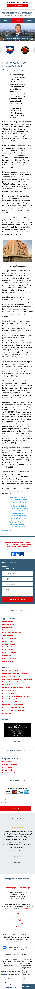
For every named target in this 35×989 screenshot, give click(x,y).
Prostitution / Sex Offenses (11, 633)
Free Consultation (10, 562)
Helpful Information (11, 758)
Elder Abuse (6, 655)
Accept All (11, 978)
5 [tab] (23, 856)
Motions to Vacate (8, 693)
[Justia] (22, 554)
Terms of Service (17, 923)
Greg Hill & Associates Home (17, 14)
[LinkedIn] (17, 554)
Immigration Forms (9, 690)
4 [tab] (20, 856)
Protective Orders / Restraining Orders (16, 688)
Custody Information (9, 764)
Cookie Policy (28, 947)
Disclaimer (17, 917)
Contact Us (17, 930)
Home (6, 21)
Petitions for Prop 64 (9, 702)
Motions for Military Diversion (13, 707)
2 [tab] (14, 856)
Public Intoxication (9, 638)
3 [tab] (17, 856)
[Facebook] (13, 554)
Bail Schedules (7, 761)
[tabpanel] (17, 839)
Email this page (24, 888)
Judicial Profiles (7, 770)
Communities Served (17, 610)
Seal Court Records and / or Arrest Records (17, 679)
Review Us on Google (17, 781)
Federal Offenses (8, 661)
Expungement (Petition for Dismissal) (15, 673)
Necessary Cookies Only (11, 983)
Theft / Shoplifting (8, 636)
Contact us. (6, 531)
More (29, 21)
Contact (17, 21)
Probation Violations (9, 658)
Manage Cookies (18, 950)
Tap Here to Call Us (17, 6)
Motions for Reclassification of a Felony (16, 696)
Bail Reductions (7, 685)
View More (17, 862)
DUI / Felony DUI (8, 621)
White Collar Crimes (9, 653)
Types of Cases (8, 618)
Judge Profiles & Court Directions (17, 751)
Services (6, 667)
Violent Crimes (7, 650)
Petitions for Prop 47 (9, 699)
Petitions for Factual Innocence (13, 682)
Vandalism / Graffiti (9, 647)
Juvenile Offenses (8, 644)
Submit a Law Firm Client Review (18, 869)
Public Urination (8, 630)
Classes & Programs (9, 767)
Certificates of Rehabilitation (12, 705)
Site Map (17, 926)
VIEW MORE (17, 741)
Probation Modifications (11, 676)
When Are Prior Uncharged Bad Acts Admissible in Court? (17, 524)
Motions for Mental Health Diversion (15, 710)
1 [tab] (12, 856)
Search (16, 808)
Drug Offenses (7, 627)
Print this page (10, 888)
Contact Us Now (17, 599)
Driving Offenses (8, 641)
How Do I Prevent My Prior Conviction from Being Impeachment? (18, 499)
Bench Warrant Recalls (10, 671)
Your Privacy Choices (15, 947)
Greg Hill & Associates (23, 979)
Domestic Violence (8, 624)
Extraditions (6, 713)
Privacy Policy (17, 920)
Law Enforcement (8, 773)
